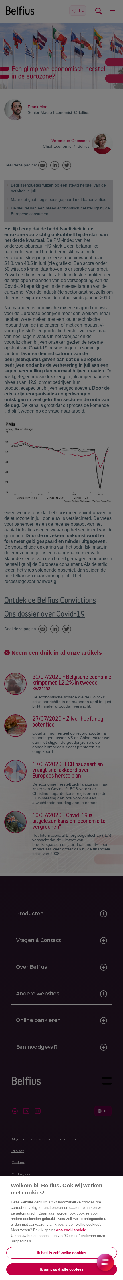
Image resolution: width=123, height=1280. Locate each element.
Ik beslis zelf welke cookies (61, 1253)
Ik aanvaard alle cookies (61, 1269)
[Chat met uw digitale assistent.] (105, 1262)
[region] (61, 1228)
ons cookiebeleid (71, 1230)
